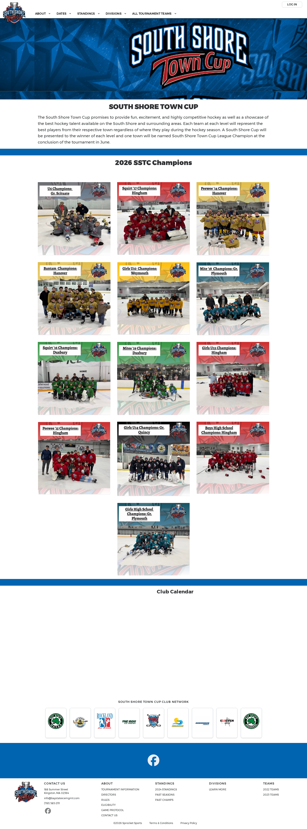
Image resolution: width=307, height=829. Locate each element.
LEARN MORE (217, 789)
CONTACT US (109, 815)
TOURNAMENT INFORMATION (120, 789)
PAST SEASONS (164, 794)
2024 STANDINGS (166, 789)
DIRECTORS (108, 794)
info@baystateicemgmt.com (62, 798)
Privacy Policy (188, 823)
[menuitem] (43, 13)
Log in (292, 4)
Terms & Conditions (161, 823)
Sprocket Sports (132, 823)
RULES (105, 799)
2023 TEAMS (271, 794)
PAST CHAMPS (164, 799)
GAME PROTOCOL (112, 810)
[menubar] (105, 13)
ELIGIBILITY (108, 804)
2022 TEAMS (271, 789)
